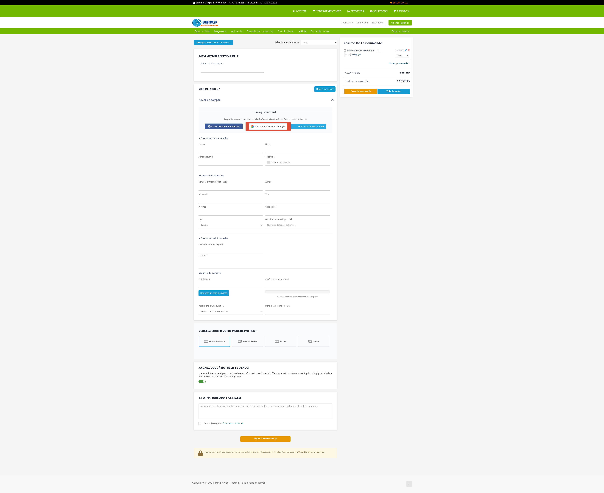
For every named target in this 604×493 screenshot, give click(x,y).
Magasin (219, 31)
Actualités (236, 31)
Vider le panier (393, 91)
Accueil (301, 11)
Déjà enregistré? (324, 88)
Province (202, 207)
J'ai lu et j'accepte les (223, 423)
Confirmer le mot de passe (277, 279)
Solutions (380, 11)
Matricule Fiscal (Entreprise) (211, 244)
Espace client (202, 31)
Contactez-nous (320, 31)
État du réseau (286, 31)
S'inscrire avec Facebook (224, 126)
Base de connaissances (260, 31)
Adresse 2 (203, 194)
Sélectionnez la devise (287, 42)
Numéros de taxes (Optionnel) (278, 219)
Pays (200, 219)
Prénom (202, 144)
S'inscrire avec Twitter (312, 126)
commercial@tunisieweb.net (211, 2)
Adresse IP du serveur (212, 64)
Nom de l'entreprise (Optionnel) (213, 182)
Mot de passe (204, 279)
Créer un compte (210, 100)
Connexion (362, 22)
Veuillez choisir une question (211, 306)
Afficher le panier (400, 22)
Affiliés (302, 31)
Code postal (270, 207)
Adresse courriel (206, 157)
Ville (267, 194)
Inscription (377, 22)
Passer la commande (360, 91)
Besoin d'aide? (400, 2)
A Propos (402, 11)
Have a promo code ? (399, 63)
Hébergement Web (328, 11)
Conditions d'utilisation (233, 423)
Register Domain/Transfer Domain (214, 42)
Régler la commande (264, 439)
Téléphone (269, 157)
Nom (267, 144)
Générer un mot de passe (213, 293)
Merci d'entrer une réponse (277, 306)
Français (346, 22)
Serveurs (357, 11)
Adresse (268, 182)
